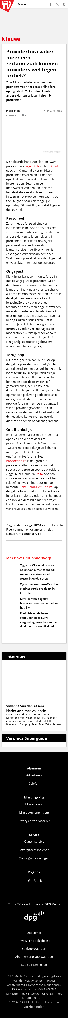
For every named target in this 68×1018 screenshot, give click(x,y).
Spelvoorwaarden (34, 949)
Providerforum (16, 461)
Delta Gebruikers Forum (35, 487)
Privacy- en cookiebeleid (34, 941)
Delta (39, 474)
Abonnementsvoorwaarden (34, 957)
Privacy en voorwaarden (34, 821)
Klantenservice (34, 842)
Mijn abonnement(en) (34, 813)
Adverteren (34, 775)
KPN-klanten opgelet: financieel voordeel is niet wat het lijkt (40, 603)
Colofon (34, 784)
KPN (36, 166)
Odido (55, 166)
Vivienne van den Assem (25, 706)
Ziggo (28, 166)
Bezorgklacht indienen (34, 850)
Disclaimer (34, 933)
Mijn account (34, 804)
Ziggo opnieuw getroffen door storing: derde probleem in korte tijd (39, 588)
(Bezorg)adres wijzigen (34, 858)
